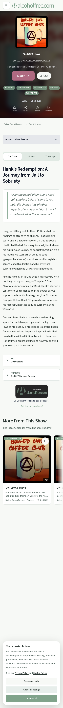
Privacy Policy (22, 673)
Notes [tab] (32, 156)
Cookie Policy (40, 673)
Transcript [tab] (50, 156)
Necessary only (31, 681)
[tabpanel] (31, 254)
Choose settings (31, 689)
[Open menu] (6, 5)
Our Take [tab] (12, 156)
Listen (21, 76)
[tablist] (31, 156)
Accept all (32, 698)
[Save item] (45, 441)
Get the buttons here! (31, 406)
